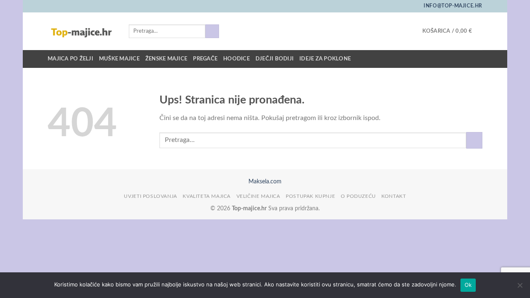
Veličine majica (258, 196)
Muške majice (119, 58)
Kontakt (393, 196)
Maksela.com (265, 181)
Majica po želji (70, 58)
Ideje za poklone (325, 58)
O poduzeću (358, 196)
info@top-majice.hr (453, 5)
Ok (468, 284)
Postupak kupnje (310, 196)
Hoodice (236, 58)
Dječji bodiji (274, 58)
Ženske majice (166, 58)
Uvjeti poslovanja (150, 196)
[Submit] (212, 31)
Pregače (205, 58)
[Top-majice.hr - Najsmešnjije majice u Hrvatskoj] (82, 31)
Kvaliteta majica (207, 196)
